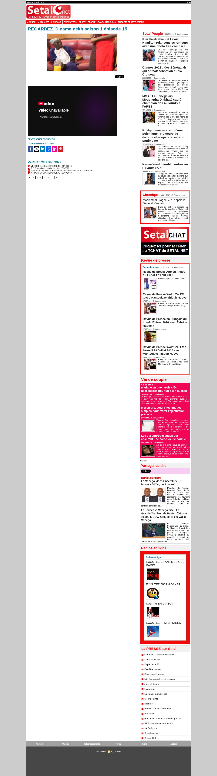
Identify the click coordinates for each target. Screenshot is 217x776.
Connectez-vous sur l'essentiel (159, 654)
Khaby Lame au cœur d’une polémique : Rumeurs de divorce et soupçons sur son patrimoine (163, 135)
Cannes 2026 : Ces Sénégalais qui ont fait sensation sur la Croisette (164, 71)
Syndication (116, 751)
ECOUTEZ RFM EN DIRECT (164, 622)
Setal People (152, 34)
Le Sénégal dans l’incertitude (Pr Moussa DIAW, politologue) (161, 483)
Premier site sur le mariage (158, 708)
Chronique (151, 195)
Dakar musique (152, 659)
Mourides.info (151, 698)
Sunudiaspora (151, 733)
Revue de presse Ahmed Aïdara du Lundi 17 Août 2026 (164, 273)
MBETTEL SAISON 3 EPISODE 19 (45, 166)
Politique (56, 22)
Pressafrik (149, 713)
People (91, 22)
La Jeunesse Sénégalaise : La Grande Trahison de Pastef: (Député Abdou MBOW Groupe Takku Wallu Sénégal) (164, 515)
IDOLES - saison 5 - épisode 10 (44, 168)
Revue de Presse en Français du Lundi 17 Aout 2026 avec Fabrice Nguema (165, 322)
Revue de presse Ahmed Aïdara (172, 279)
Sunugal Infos (151, 738)
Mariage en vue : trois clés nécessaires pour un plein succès (164, 389)
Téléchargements (92, 744)
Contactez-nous (107, 22)
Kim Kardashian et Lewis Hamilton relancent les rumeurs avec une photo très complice (165, 42)
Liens (144, 744)
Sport (82, 22)
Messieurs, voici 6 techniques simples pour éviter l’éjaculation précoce (163, 411)
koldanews (149, 689)
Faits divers (70, 22)
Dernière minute (152, 669)
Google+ (143, 461)
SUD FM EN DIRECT (159, 603)
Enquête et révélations (131, 22)
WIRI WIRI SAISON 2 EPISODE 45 (45, 173)
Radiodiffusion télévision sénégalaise (162, 718)
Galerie (65, 744)
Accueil (31, 22)
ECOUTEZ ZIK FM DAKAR (163, 584)
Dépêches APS (151, 664)
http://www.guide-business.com (160, 679)
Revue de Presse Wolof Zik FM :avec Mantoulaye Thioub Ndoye (164, 296)
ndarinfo (148, 703)
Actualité (43, 22)
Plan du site (101, 751)
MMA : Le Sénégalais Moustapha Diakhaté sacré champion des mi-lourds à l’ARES (161, 101)
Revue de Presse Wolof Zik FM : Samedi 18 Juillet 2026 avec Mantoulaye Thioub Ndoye (164, 350)
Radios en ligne (153, 557)
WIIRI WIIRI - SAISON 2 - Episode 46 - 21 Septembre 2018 (55, 171)
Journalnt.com (151, 684)
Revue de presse (151, 267)
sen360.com (150, 728)
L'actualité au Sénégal (155, 694)
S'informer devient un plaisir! (158, 723)
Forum (118, 744)
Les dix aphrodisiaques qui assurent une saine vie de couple (163, 437)
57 (57, 177)
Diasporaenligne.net (154, 674)
